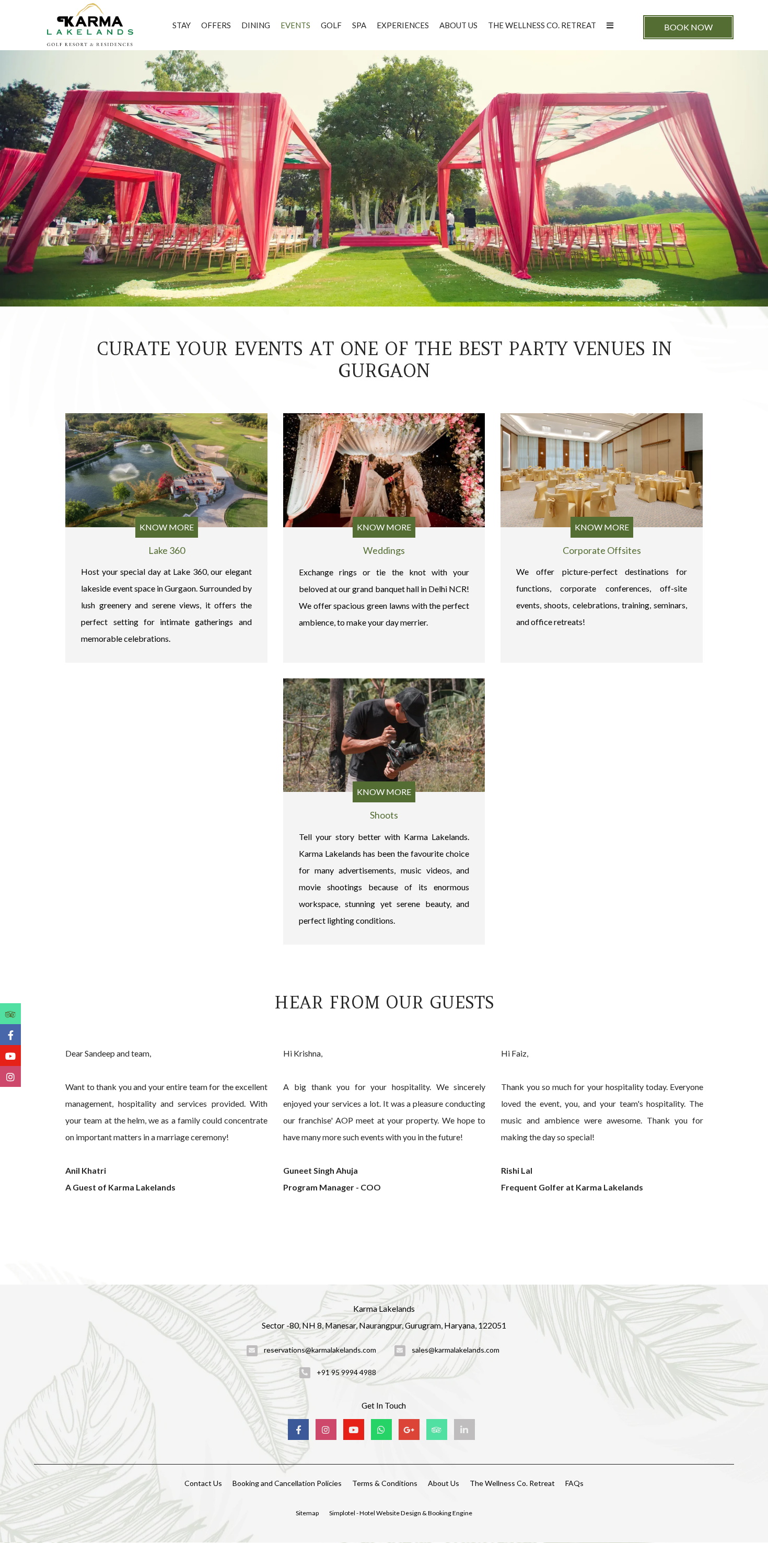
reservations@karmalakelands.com (320, 1349)
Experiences (403, 25)
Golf (331, 25)
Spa (359, 25)
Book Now (688, 27)
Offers (216, 25)
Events (295, 25)
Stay (181, 25)
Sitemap (307, 1513)
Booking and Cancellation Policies (287, 1483)
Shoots (384, 815)
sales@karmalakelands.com (455, 1349)
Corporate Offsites (602, 550)
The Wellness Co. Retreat (542, 25)
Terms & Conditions (384, 1483)
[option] (166, 1120)
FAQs (574, 1483)
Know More (166, 527)
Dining (255, 25)
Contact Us (203, 1483)
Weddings (384, 550)
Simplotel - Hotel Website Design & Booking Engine (400, 1513)
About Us (458, 25)
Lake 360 (166, 550)
